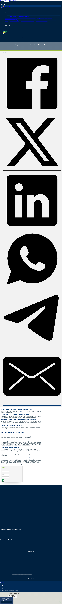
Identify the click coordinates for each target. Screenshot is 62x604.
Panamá (28, 16)
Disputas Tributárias (39, 20)
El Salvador (25, 15)
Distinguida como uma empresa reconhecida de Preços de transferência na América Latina (11, 529)
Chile (15, 15)
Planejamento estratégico (12, 19)
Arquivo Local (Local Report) (10, 18)
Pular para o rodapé (13, 0)
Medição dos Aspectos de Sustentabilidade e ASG (27, 21)
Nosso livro (4, 31)
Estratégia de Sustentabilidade (14, 21)
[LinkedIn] (32, 229)
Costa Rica (20, 15)
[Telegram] (32, 346)
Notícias (4, 30)
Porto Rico (15, 17)
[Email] (32, 405)
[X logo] (3, 588)
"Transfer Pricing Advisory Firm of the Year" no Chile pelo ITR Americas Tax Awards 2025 (22, 574)
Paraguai (11, 17)
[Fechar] (3, 33)
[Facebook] (32, 112)
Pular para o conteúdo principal (5, 0)
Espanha (11, 16)
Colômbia (17, 15)
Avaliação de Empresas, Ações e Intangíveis (12, 20)
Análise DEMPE (22, 20)
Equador (23, 15)
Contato (2, 2)
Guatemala (17, 16)
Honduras (20, 16)
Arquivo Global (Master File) (19, 18)
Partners (4, 29)
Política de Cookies (9, 590)
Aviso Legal (1, 590)
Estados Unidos (14, 16)
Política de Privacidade (4, 590)
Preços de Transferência (22, 411)
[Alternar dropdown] (4, 4)
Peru (13, 17)
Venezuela (26, 17)
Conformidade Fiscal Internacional (30, 20)
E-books (4, 32)
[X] (32, 170)
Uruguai (24, 17)
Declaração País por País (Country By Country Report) (33, 18)
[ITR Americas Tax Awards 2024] (17, 512)
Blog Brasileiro (3, 37)
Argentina (11, 15)
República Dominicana (20, 17)
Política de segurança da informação (14, 590)
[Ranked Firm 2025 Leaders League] (4, 538)
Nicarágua (25, 16)
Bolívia (13, 15)
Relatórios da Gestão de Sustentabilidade (41, 21)
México (23, 16)
